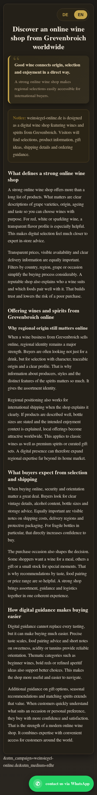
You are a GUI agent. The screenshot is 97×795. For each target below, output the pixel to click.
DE (65, 14)
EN (81, 14)
